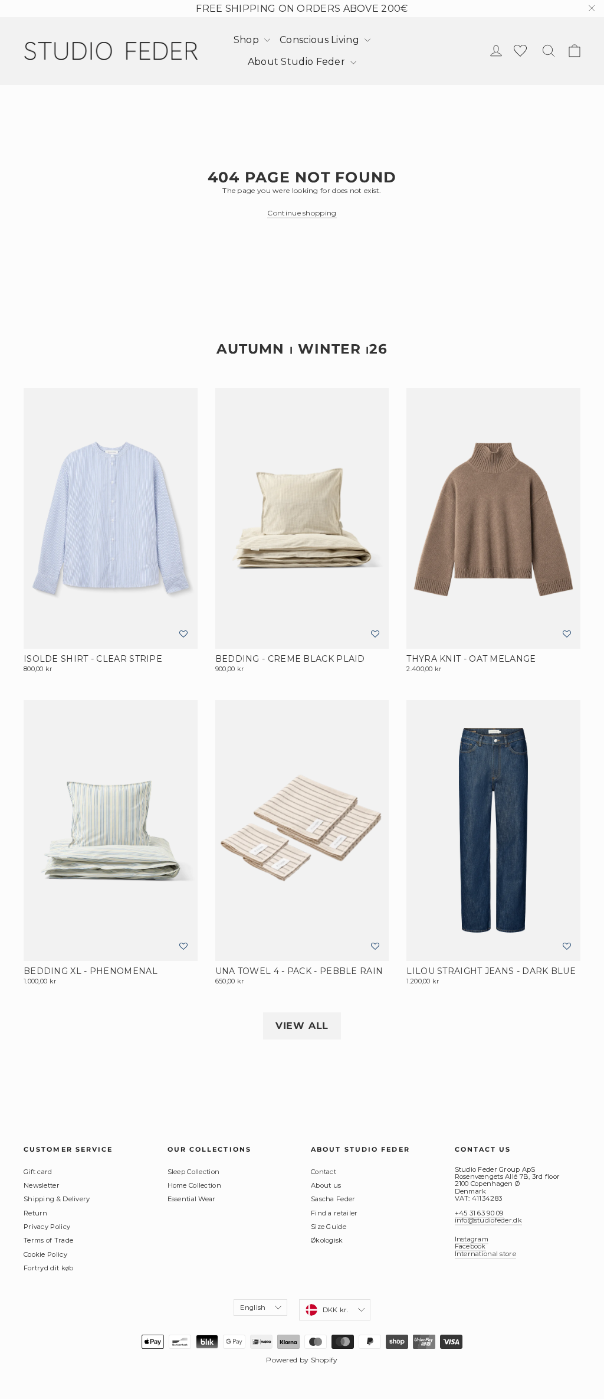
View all (302, 1025)
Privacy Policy (47, 1227)
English (252, 1307)
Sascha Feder (333, 1199)
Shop (248, 39)
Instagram (472, 1239)
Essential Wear (192, 1199)
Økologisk (327, 1240)
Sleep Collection (194, 1172)
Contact (323, 1172)
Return (36, 1213)
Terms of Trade (48, 1240)
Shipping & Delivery (57, 1199)
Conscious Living (321, 39)
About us (326, 1185)
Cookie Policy (45, 1254)
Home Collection (195, 1185)
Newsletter (42, 1185)
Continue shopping (301, 212)
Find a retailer (334, 1213)
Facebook (470, 1246)
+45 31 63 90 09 (479, 1213)
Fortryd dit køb (49, 1268)
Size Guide (328, 1227)
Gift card (38, 1172)
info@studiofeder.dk (488, 1220)
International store (485, 1254)
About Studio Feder (298, 61)
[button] (183, 634)
